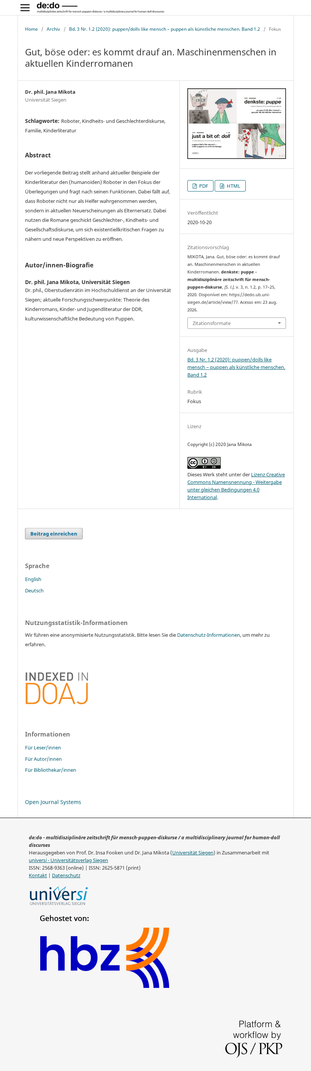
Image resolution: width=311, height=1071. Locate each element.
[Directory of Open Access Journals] (57, 702)
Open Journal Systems (53, 802)
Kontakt (38, 875)
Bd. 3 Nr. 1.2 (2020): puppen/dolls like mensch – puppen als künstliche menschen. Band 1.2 (164, 29)
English (33, 579)
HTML (233, 185)
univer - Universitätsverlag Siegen (68, 860)
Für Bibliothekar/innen (50, 769)
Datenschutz (66, 875)
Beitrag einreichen (53, 533)
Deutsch (34, 590)
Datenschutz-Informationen (208, 634)
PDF (203, 185)
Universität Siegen (193, 853)
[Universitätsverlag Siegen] (59, 906)
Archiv (53, 29)
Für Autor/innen (43, 758)
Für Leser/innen (43, 747)
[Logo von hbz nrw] (105, 989)
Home (31, 29)
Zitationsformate (212, 323)
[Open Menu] (25, 7)
